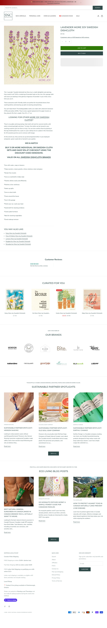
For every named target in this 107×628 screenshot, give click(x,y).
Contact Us (55, 569)
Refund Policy (56, 575)
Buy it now (82, 53)
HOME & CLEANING (50, 16)
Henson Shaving (9, 424)
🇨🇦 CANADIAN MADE (66, 16)
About (54, 560)
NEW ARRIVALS (21, 16)
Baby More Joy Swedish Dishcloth (92, 313)
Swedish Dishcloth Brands (35, 157)
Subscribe (84, 569)
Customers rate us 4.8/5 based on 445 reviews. (75, 37)
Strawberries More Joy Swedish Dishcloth (18, 244)
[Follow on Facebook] (5, 606)
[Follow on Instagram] (9, 606)
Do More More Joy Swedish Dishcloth (40, 313)
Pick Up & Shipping (57, 572)
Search (97, 8)
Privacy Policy (56, 578)
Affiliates (54, 563)
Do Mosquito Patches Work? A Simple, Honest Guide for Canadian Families (52, 504)
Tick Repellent (77, 500)
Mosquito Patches (44, 498)
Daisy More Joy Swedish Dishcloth (16, 233)
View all (54, 453)
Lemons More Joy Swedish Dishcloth (17, 239)
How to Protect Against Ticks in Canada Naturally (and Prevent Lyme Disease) (87, 506)
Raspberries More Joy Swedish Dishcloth (18, 241)
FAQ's (54, 566)
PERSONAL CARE (34, 16)
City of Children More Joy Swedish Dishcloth (19, 236)
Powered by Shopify (26, 612)
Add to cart (82, 48)
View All (54, 539)
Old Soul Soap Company (46, 424)
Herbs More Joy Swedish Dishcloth (66, 313)
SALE (77, 16)
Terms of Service (57, 581)
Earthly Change (78, 424)
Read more (7, 446)
